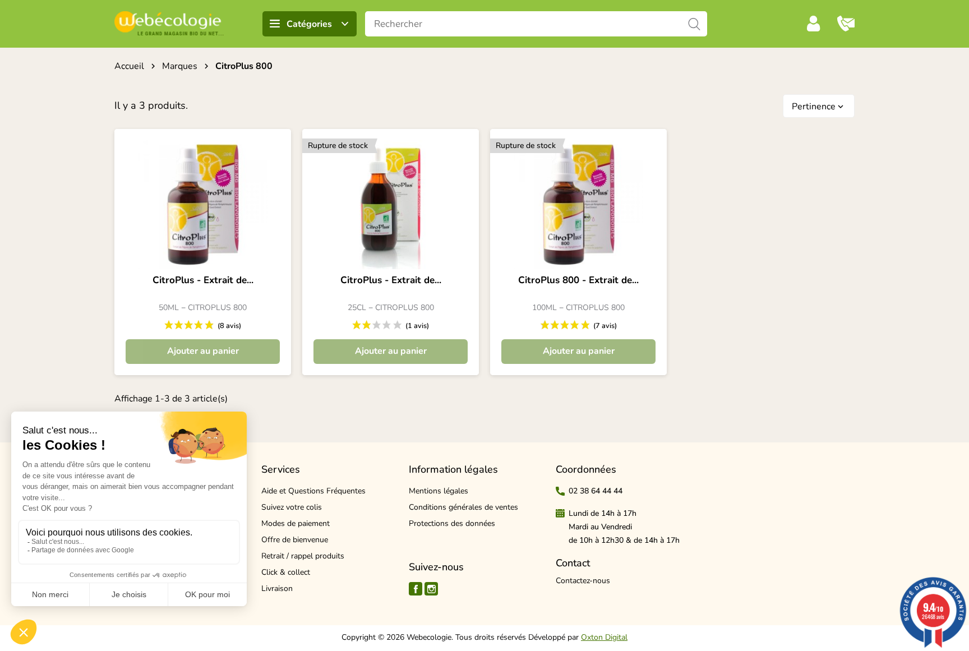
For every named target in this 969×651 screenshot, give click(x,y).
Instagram (431, 588)
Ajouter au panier (203, 351)
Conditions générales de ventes (463, 507)
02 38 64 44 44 (595, 491)
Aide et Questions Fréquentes (313, 491)
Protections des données (452, 523)
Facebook (415, 588)
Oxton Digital (604, 637)
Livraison (277, 588)
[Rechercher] (694, 23)
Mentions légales (438, 491)
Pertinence (819, 106)
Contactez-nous (583, 580)
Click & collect (285, 572)
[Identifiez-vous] (813, 23)
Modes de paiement (295, 523)
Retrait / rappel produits (302, 556)
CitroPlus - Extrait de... (203, 280)
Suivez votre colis (291, 507)
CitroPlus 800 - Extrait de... (578, 280)
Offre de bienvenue (294, 539)
